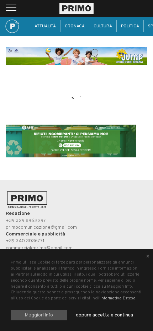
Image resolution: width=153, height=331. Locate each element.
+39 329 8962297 (26, 221)
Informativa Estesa (118, 298)
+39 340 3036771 (25, 241)
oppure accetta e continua (104, 315)
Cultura (103, 26)
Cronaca (75, 26)
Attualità (45, 26)
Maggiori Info (39, 315)
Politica (130, 26)
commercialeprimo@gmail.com (39, 248)
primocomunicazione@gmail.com (41, 227)
